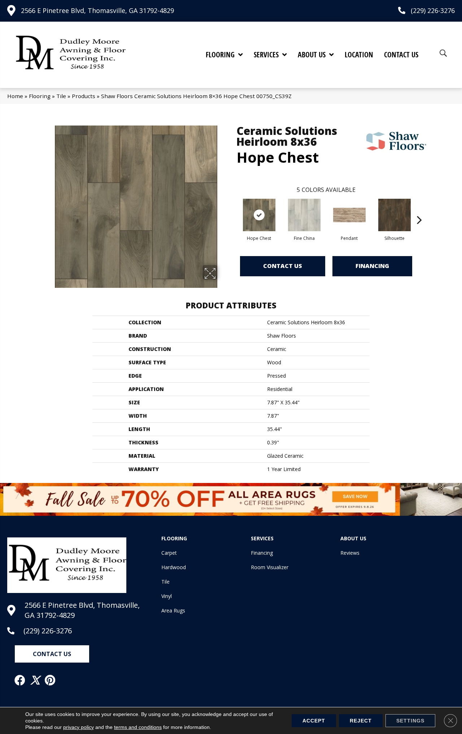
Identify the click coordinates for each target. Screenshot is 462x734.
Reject (361, 721)
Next (419, 208)
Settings (410, 721)
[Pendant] (349, 215)
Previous (232, 208)
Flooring (40, 96)
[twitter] (35, 680)
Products (83, 96)
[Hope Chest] (259, 215)
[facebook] (20, 680)
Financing (372, 266)
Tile (61, 96)
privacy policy (78, 727)
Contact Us (282, 266)
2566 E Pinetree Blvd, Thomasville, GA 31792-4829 (97, 10)
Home (15, 96)
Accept (313, 721)
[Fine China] (304, 215)
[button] (52, 654)
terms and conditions (138, 727)
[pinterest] (50, 680)
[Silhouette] (394, 215)
